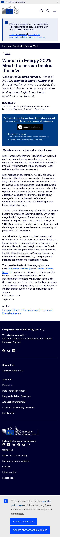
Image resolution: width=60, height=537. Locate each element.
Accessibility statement (13, 401)
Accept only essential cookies (30, 529)
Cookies (6, 466)
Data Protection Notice (14, 390)
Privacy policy (9, 472)
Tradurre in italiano (18, 34)
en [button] (41, 11)
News (7, 53)
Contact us (7, 449)
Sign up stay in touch (12, 370)
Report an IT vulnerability (14, 455)
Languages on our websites (16, 461)
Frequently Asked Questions (16, 396)
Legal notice (8, 413)
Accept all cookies (23, 521)
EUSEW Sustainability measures (18, 407)
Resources (7, 385)
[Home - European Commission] (10, 10)
